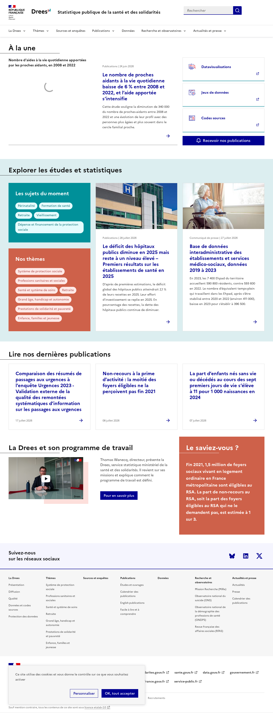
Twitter (259, 556)
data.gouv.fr (212, 672)
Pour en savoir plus (119, 495)
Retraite (24, 215)
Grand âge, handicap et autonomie (43, 299)
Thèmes (38, 31)
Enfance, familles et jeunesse (38, 318)
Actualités (238, 585)
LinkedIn (246, 556)
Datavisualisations (216, 66)
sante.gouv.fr (183, 672)
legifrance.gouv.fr (152, 681)
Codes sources (213, 118)
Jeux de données (215, 92)
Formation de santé (56, 206)
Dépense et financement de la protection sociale (48, 227)
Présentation (16, 585)
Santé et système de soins (36, 290)
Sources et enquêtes (70, 31)
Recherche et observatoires (161, 31)
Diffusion (14, 592)
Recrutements (156, 698)
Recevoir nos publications (226, 140)
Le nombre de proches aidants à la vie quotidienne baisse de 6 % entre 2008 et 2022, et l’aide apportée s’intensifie (133, 86)
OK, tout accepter (120, 693)
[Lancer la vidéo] (46, 478)
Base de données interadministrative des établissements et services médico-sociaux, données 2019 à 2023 (219, 258)
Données (128, 31)
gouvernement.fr (242, 672)
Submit (237, 10)
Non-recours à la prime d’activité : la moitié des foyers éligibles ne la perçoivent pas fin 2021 (129, 382)
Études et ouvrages (132, 585)
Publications (101, 31)
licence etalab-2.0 (95, 707)
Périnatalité (26, 206)
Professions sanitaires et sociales (41, 280)
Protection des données (23, 616)
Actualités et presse (207, 31)
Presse (236, 592)
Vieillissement (46, 215)
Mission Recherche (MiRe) (210, 589)
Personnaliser (84, 693)
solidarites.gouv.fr (152, 672)
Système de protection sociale (40, 271)
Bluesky (232, 556)
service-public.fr (186, 681)
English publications (132, 603)
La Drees (15, 31)
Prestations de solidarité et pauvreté (44, 309)
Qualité (13, 599)
